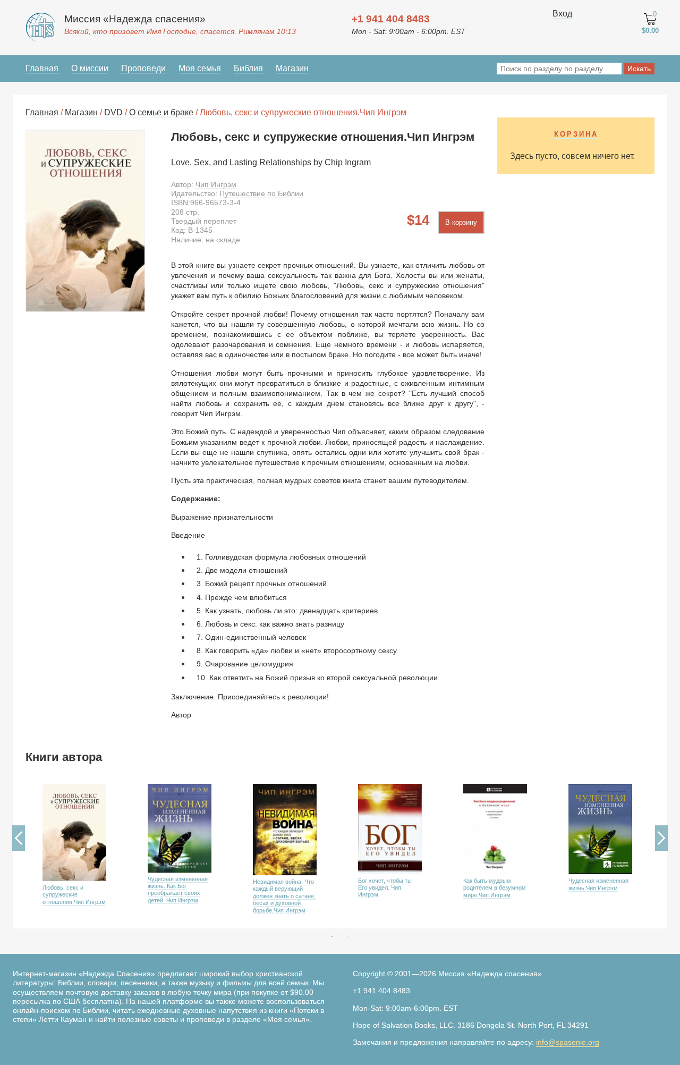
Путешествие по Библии (261, 193)
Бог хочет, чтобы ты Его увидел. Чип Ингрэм (385, 887)
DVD (113, 112)
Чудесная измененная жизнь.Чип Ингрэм (598, 884)
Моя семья (199, 68)
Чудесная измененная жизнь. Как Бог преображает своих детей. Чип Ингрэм (178, 889)
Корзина (576, 134)
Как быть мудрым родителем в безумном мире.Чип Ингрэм (494, 887)
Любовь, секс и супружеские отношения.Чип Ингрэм (74, 894)
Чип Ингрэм (216, 184)
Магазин (292, 68)
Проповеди (143, 68)
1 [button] (332, 936)
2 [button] (348, 936)
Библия (248, 68)
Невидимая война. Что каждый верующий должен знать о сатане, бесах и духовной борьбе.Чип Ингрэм (284, 896)
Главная (42, 68)
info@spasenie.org (567, 1042)
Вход (562, 13)
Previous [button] (18, 838)
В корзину (461, 222)
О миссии (89, 68)
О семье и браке (161, 112)
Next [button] (661, 838)
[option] (78, 852)
